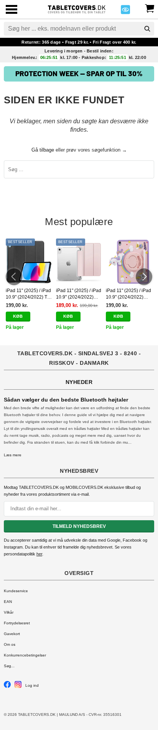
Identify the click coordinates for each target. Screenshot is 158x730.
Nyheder (79, 382)
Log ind (32, 685)
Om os (9, 644)
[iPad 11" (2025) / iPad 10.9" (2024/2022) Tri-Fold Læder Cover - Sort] (29, 261)
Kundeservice (16, 591)
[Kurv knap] (149, 7)
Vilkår (8, 612)
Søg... (9, 666)
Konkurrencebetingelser (25, 655)
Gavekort (12, 634)
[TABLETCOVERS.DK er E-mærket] (125, 11)
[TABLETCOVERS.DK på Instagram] (18, 686)
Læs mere (12, 455)
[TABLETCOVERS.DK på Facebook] (7, 686)
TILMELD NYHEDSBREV (79, 526)
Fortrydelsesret (17, 623)
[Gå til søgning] (147, 29)
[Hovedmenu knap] (11, 10)
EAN (8, 601)
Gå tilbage (42, 150)
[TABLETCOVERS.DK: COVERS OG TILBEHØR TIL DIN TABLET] (77, 8)
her (39, 554)
